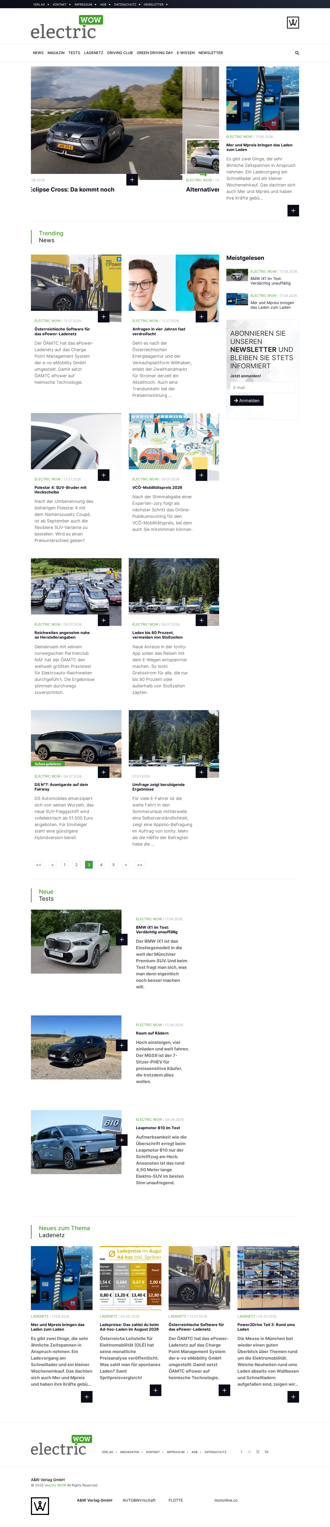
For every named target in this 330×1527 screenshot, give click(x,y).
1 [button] (184, 174)
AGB (103, 4)
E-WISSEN (186, 52)
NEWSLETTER (154, 4)
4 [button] (213, 174)
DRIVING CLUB (120, 52)
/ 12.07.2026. (58, 479)
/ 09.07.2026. (156, 479)
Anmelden (249, 400)
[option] (125, 123)
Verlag (107, 1452)
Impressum (176, 1452)
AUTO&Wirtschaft (139, 1500)
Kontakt (153, 1452)
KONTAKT (60, 4)
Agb (195, 1452)
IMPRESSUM (83, 4)
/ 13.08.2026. (59, 180)
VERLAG (39, 4)
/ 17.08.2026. (250, 137)
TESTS (74, 52)
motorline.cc (226, 1500)
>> (140, 864)
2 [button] (193, 174)
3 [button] (203, 174)
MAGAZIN (56, 52)
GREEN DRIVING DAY (155, 52)
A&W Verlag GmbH (48, 1479)
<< (38, 864)
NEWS (38, 52)
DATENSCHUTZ (125, 4)
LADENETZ (93, 52)
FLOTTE (176, 1500)
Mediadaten (129, 1452)
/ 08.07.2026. (156, 624)
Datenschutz (216, 1452)
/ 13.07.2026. (58, 321)
